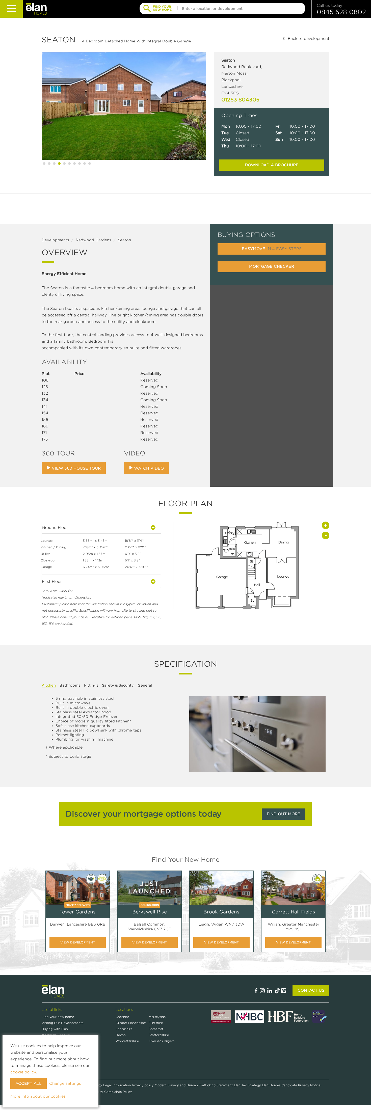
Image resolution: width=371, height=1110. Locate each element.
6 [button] (69, 163)
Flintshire (156, 1023)
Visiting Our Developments (62, 1023)
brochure (272, 165)
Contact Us (311, 990)
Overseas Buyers (161, 1041)
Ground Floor (55, 527)
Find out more (283, 814)
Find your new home (58, 1017)
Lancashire (124, 1029)
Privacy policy (142, 1085)
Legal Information (117, 1085)
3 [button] (54, 163)
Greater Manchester (131, 1023)
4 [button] (59, 163)
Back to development (308, 38)
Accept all (28, 1083)
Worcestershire (127, 1041)
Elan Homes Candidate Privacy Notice (291, 1085)
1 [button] (44, 163)
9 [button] (84, 163)
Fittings (91, 685)
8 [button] (79, 163)
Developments (55, 240)
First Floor (52, 581)
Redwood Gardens (93, 240)
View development (77, 942)
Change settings (65, 1083)
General (145, 685)
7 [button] (74, 163)
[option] (124, 106)
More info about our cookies (38, 1096)
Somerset (156, 1029)
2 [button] (49, 163)
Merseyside (157, 1017)
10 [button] (89, 163)
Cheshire (122, 1017)
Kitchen (49, 685)
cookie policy (23, 1072)
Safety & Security (118, 685)
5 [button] (64, 163)
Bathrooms (70, 685)
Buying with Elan (55, 1029)
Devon (121, 1035)
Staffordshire (159, 1035)
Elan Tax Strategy (247, 1085)
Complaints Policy (118, 1092)
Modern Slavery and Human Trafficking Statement (194, 1085)
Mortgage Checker (271, 266)
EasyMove (272, 249)
